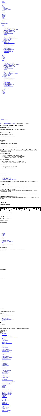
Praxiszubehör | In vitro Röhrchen (9, 28)
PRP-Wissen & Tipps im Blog (6, 178)
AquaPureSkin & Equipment (8, 70)
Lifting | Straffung (7, 47)
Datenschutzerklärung (5, 318)
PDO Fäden (6, 32)
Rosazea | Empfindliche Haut (8, 51)
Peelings (5, 34)
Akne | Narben (6, 42)
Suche (1, 324)
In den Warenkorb (3, 140)
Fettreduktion (6, 46)
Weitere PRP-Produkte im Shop (7, 177)
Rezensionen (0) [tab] (4, 145)
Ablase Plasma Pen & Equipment (9, 36)
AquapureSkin (4, 364)
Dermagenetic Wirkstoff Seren (7, 383)
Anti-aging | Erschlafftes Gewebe (9, 43)
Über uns (3, 5)
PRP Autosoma (4, 379)
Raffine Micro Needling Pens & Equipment (11, 38)
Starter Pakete (4, 3)
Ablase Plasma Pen (5, 363)
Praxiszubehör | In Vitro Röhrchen (7, 380)
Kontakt (3, 10)
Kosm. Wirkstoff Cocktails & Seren (9, 31)
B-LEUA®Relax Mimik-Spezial (9, 79)
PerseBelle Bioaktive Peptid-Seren (9, 27)
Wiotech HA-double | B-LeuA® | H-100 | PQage (12, 29)
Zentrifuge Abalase (7, 40)
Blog (3, 6)
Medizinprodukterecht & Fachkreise (7, 315)
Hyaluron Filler (4, 387)
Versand (1, 141)
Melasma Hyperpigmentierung (7, 350)
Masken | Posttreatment (7, 48)
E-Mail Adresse (2, 330)
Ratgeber (3, 7)
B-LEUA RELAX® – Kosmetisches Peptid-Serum (10, 337)
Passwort (1, 331)
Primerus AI (6, 313)
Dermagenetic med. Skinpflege (9, 30)
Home (3, 1)
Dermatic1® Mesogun (5, 365)
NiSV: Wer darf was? (7, 9)
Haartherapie (4, 338)
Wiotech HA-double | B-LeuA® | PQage (8, 381)
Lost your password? (3, 333)
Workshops (4, 4)
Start (0, 123)
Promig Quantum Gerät (7, 39)
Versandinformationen (5, 240)
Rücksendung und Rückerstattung (7, 241)
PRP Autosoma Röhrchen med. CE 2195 (8, 123)
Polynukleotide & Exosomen (8, 33)
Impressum (3, 316)
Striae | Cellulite (6, 52)
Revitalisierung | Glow (7, 50)
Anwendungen (4, 13)
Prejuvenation (6, 8)
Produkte (3, 2)
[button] (20, 141)
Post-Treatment (4, 353)
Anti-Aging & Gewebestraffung (7, 343)
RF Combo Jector (5, 371)
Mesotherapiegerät (7, 37)
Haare (5, 45)
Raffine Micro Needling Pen (6, 370)
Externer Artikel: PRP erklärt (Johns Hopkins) (9, 179)
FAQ (3, 242)
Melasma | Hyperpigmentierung (9, 49)
